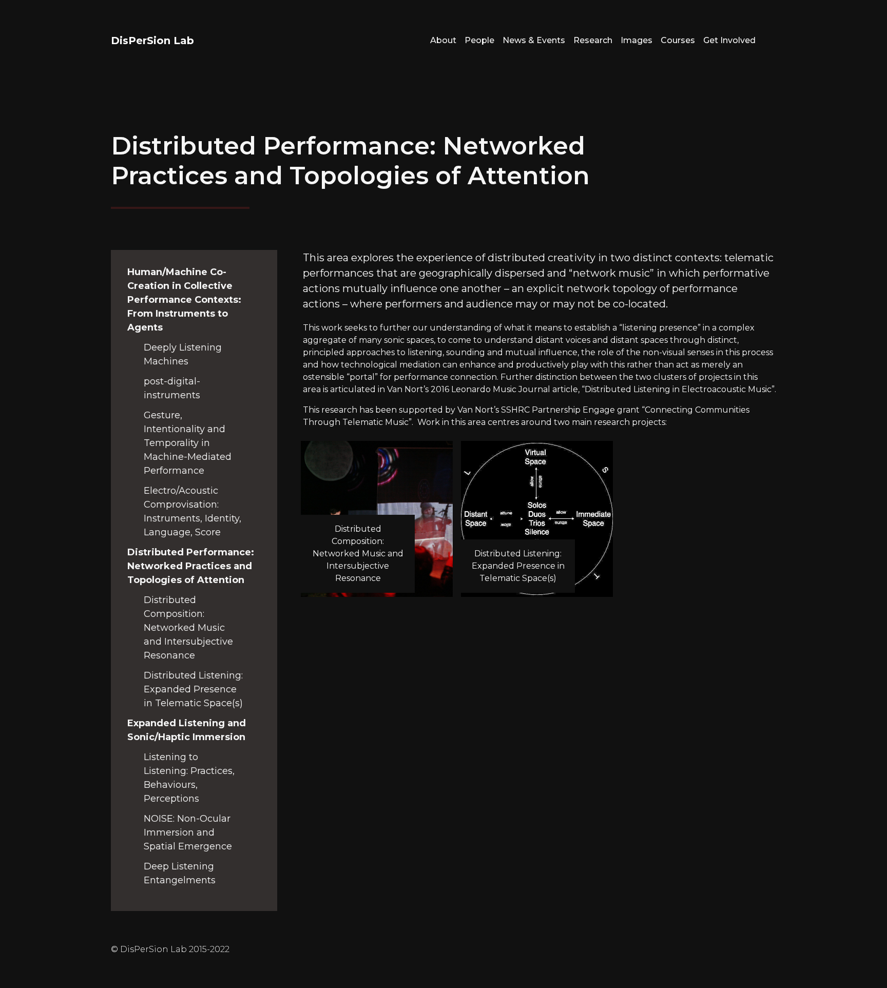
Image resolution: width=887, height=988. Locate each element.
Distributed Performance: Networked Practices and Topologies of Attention (190, 566)
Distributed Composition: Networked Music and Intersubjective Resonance (188, 627)
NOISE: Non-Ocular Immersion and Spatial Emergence (188, 832)
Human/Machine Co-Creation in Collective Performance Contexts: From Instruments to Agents (184, 299)
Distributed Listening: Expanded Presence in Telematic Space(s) (193, 689)
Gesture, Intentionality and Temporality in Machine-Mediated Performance (188, 443)
